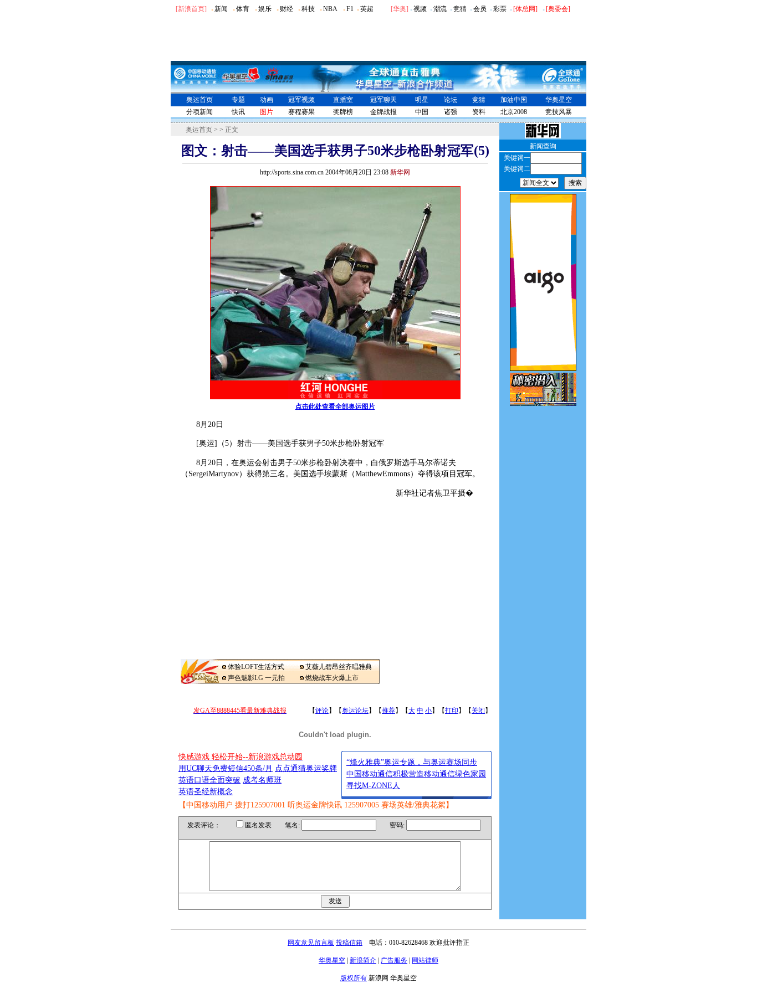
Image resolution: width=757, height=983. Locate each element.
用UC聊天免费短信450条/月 (225, 768)
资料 (478, 112)
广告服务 (394, 960)
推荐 (388, 710)
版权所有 (353, 978)
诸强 (450, 112)
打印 (451, 710)
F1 (350, 9)
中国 (421, 112)
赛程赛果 (301, 112)
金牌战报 (383, 112)
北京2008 (513, 112)
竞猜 (460, 9)
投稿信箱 (349, 942)
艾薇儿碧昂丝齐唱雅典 (338, 667)
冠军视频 (301, 100)
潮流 (440, 9)
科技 (308, 9)
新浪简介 (363, 960)
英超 (367, 9)
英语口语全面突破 (209, 780)
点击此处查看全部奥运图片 (335, 406)
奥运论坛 (355, 710)
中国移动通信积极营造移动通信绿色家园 (416, 774)
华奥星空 (558, 100)
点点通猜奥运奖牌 (306, 768)
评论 (322, 710)
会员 (480, 9)
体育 (242, 9)
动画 (266, 100)
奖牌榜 (343, 112)
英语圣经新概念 (205, 792)
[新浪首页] (191, 9)
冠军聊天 (383, 100)
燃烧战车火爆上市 (332, 678)
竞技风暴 (558, 112)
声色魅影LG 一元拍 (256, 678)
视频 (420, 9)
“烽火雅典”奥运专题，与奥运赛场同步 (411, 762)
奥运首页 (199, 100)
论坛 (450, 100)
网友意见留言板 (311, 942)
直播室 (343, 100)
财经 (286, 9)
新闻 (221, 9)
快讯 (238, 112)
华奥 (399, 9)
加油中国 (513, 100)
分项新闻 (199, 112)
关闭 (478, 710)
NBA (330, 9)
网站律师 (425, 960)
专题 (238, 100)
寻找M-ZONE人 (373, 785)
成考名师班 (262, 780)
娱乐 (265, 9)
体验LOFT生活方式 (256, 667)
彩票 (500, 9)
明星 (421, 100)
